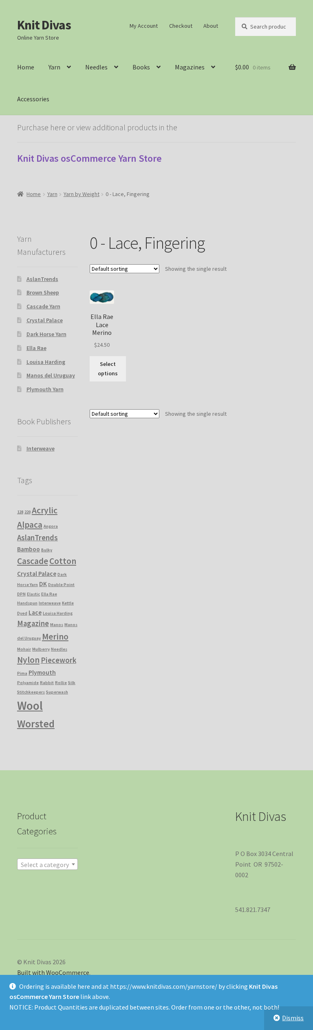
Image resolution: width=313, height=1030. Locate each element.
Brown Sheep (42, 292)
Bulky (46, 550)
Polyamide (28, 682)
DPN (21, 594)
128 (20, 512)
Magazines (190, 67)
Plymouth (42, 672)
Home (25, 67)
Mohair (24, 649)
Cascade (32, 560)
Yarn (54, 67)
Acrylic (44, 510)
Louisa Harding (45, 362)
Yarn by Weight (81, 194)
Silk (71, 682)
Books (141, 67)
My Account (144, 25)
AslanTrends (42, 279)
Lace (35, 612)
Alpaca (29, 524)
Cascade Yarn (43, 306)
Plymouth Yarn (45, 389)
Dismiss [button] (293, 1018)
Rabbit (47, 682)
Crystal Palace (44, 320)
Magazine (33, 623)
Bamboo (28, 549)
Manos (56, 624)
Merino (55, 636)
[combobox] (47, 864)
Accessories (33, 99)
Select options (108, 368)
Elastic (33, 594)
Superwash (57, 692)
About (210, 25)
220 (27, 512)
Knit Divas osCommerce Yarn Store (89, 158)
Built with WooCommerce (53, 972)
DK (43, 584)
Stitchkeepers (31, 692)
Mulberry (41, 649)
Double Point (61, 584)
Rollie (61, 682)
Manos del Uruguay (50, 375)
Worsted (36, 723)
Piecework (58, 660)
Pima (22, 673)
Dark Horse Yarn (46, 334)
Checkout (180, 25)
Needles (96, 67)
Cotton (62, 560)
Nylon (28, 659)
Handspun (27, 603)
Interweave (40, 448)
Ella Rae (36, 348)
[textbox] (47, 864)
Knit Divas (44, 25)
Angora (51, 526)
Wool (30, 705)
